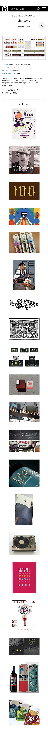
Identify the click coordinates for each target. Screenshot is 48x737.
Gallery (22, 8)
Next (28, 26)
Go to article (8, 90)
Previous (21, 26)
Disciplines (14, 8)
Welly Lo (5, 67)
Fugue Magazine (8, 73)
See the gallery (9, 93)
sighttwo (5, 70)
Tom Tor (5, 64)
